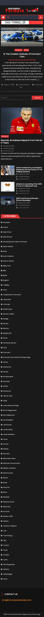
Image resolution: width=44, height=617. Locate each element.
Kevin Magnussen (10, 410)
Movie (5, 478)
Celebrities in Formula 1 (12, 295)
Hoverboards (8, 376)
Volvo (5, 579)
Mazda (5, 449)
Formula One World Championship (16, 357)
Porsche (6, 487)
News (5, 482)
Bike (4, 270)
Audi (5, 251)
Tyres (5, 560)
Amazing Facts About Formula (15, 242)
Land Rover (7, 425)
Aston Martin (8, 246)
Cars (5, 290)
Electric (6, 328)
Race (5, 492)
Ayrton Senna (8, 261)
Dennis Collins (8, 314)
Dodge (5, 319)
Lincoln (6, 444)
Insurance (7, 391)
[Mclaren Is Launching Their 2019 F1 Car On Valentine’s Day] (7, 186)
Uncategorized (9, 564)
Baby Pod (6, 266)
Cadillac (6, 285)
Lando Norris (8, 429)
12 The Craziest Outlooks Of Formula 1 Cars (22, 55)
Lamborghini (8, 420)
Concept (6, 304)
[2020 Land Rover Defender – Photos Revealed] (7, 201)
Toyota (6, 545)
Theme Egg (36, 614)
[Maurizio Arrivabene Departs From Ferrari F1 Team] (22, 121)
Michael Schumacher (11, 463)
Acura (5, 227)
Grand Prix (7, 367)
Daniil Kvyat (7, 309)
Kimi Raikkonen (9, 415)
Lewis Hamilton (9, 434)
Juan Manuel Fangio (11, 405)
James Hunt (8, 396)
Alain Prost (7, 232)
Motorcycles (8, 473)
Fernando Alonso (9, 343)
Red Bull (6, 497)
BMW (5, 275)
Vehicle (6, 569)
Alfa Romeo (7, 237)
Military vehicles (9, 468)
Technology (8, 535)
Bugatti (6, 280)
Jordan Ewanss (24, 85)
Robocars (6, 507)
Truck (5, 550)
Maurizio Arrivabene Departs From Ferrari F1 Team (21, 141)
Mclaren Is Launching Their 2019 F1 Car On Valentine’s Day (29, 185)
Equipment (7, 333)
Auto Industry (8, 256)
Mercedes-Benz (9, 458)
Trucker (6, 555)
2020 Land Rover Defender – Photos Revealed (27, 199)
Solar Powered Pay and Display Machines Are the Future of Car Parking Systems (29, 170)
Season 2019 (8, 516)
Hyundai (6, 381)
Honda (5, 372)
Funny (26, 50)
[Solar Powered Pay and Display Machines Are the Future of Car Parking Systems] (7, 170)
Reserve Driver (8, 502)
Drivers (5, 323)
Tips (4, 540)
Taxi (4, 531)
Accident (6, 222)
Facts (5, 338)
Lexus (5, 439)
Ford (5, 348)
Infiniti (5, 386)
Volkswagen (7, 574)
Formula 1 (18, 50)
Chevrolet (7, 299)
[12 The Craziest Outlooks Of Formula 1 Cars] (22, 37)
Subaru (6, 521)
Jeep (5, 401)
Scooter (6, 511)
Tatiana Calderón (10, 526)
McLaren (6, 454)
